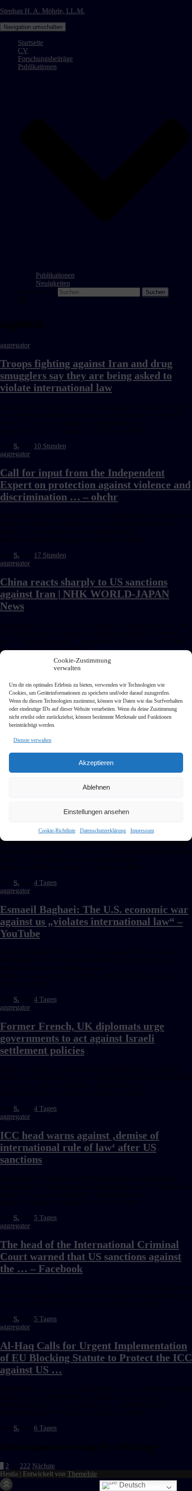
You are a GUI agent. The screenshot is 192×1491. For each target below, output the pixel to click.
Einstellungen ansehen (96, 811)
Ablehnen (96, 787)
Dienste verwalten (32, 740)
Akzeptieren (96, 762)
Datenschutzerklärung (103, 830)
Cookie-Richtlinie (56, 830)
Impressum (142, 830)
